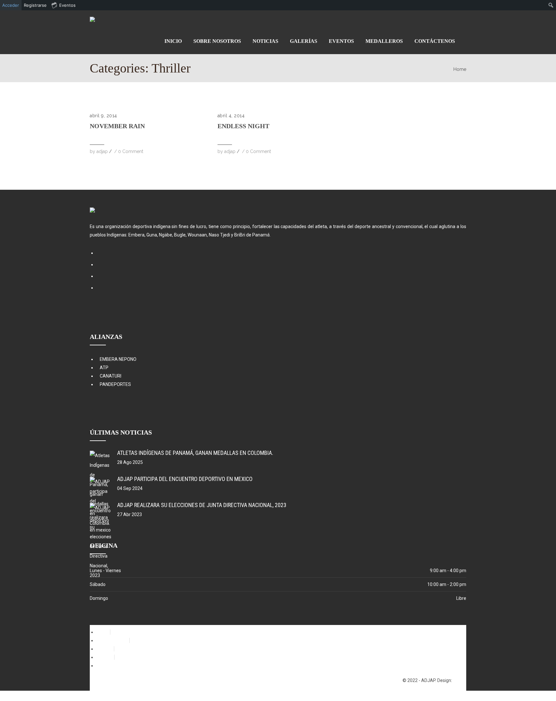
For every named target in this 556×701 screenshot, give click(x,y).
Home (459, 69)
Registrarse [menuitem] (35, 5)
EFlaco (459, 680)
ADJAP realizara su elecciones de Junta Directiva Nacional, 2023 (201, 505)
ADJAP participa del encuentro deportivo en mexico (185, 478)
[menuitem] (551, 5)
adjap (102, 151)
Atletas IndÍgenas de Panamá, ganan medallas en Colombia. (195, 452)
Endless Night (243, 126)
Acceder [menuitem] (10, 5)
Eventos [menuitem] (67, 5)
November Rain (117, 126)
